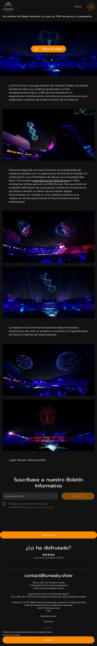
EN (76, 6)
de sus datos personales (40, 507)
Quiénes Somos (48, 616)
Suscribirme (78, 496)
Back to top (48, 535)
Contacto (48, 621)
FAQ (48, 611)
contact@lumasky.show (49, 575)
